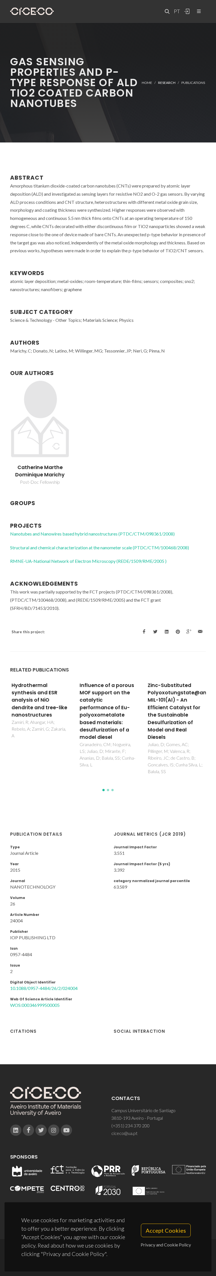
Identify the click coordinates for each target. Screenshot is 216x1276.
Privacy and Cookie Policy (166, 1244)
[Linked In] (15, 1130)
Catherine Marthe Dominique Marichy (40, 471)
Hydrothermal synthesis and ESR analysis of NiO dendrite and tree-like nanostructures (39, 700)
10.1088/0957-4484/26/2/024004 (44, 988)
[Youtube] (66, 1130)
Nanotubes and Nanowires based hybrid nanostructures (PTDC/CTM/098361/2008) (92, 533)
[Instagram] (53, 1130)
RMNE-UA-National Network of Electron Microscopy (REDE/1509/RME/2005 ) (88, 561)
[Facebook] (28, 1130)
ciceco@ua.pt (124, 1133)
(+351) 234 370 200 (130, 1125)
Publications (193, 82)
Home (147, 82)
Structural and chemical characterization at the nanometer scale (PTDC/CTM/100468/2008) (99, 547)
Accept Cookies (166, 1230)
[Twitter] (41, 1130)
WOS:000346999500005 (35, 1005)
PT (176, 11)
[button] (103, 790)
